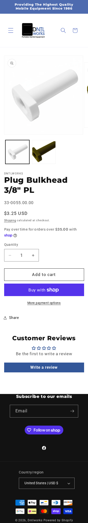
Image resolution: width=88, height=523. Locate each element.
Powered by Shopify (58, 520)
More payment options (44, 303)
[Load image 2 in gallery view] (44, 152)
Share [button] (14, 317)
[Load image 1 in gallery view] (17, 152)
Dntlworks (35, 520)
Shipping (10, 220)
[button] (11, 30)
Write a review (44, 367)
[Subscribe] (72, 411)
